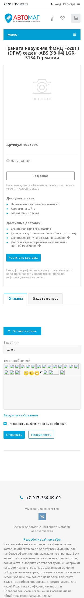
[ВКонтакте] (42, 516)
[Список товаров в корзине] (76, 21)
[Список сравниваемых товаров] (53, 20)
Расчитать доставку (23, 257)
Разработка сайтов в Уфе (42, 539)
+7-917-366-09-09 (16, 4)
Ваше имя (11, 342)
